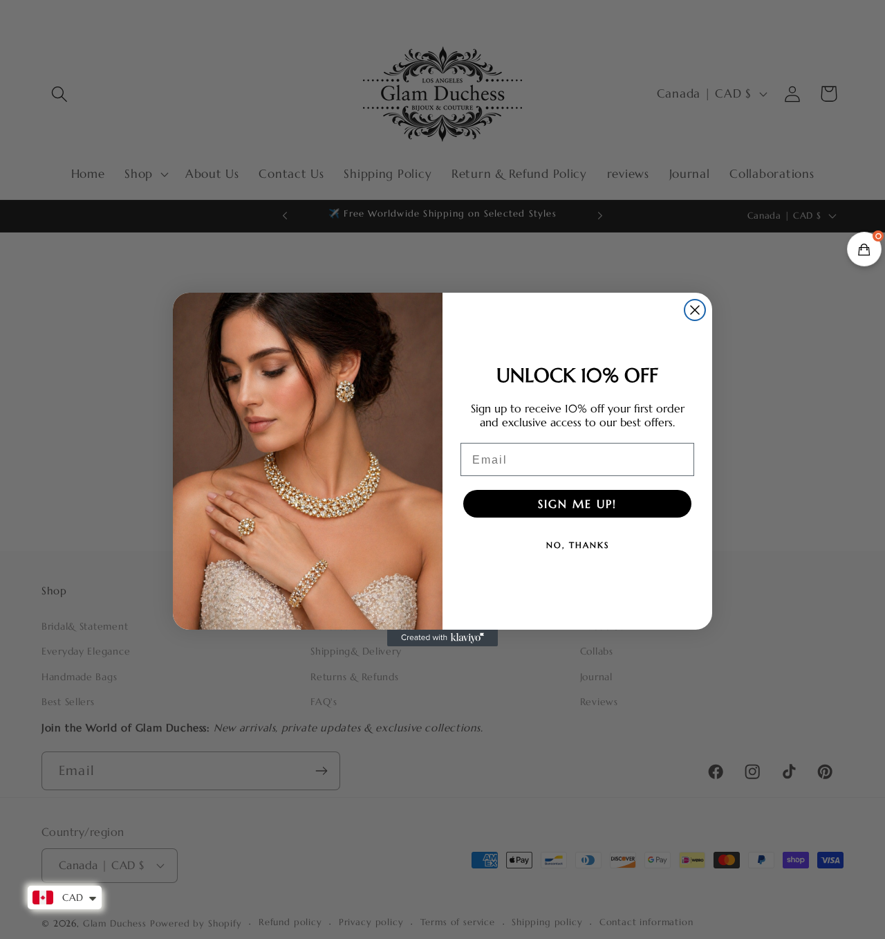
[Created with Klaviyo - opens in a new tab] (442, 638)
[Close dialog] (694, 310)
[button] (864, 249)
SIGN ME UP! (577, 504)
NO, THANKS (577, 545)
